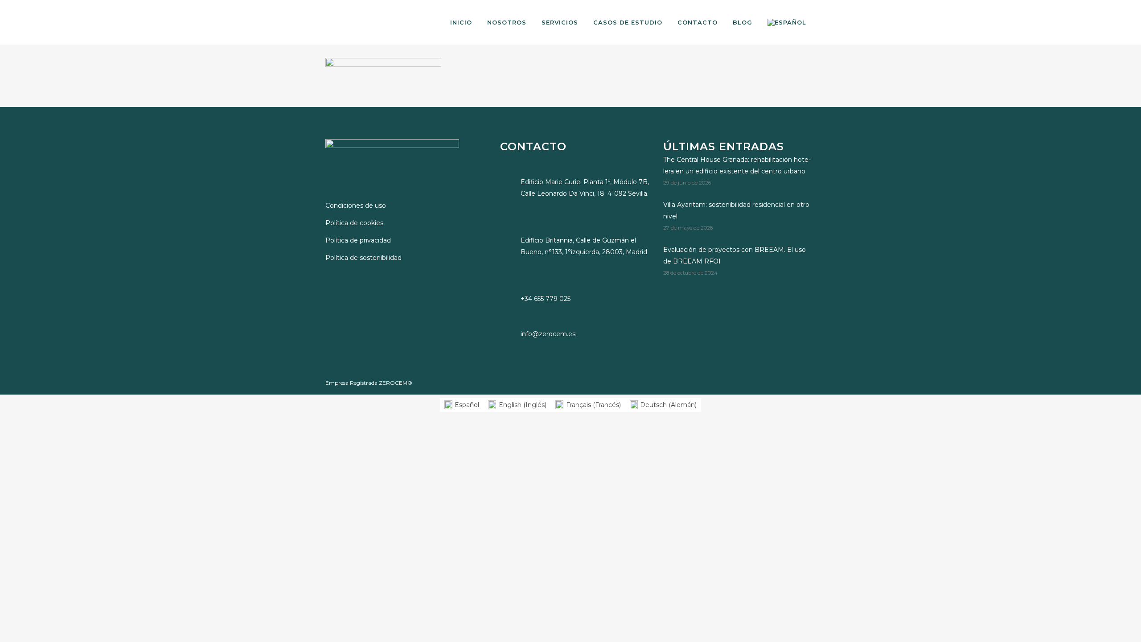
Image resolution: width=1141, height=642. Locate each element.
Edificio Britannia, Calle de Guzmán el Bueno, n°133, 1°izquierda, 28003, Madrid (584, 246)
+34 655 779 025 (545, 299)
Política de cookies (354, 223)
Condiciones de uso (355, 206)
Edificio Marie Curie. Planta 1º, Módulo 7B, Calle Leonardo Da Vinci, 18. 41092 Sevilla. (585, 188)
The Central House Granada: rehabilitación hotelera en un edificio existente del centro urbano (737, 165)
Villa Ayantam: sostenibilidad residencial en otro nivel (736, 210)
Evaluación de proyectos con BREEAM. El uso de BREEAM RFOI (734, 255)
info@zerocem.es (548, 334)
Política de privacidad (358, 240)
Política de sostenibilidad (363, 258)
